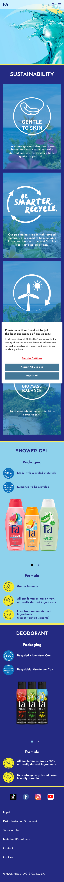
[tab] (32, 565)
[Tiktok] (13, 797)
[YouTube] (51, 797)
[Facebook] (26, 797)
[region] (32, 353)
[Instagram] (38, 797)
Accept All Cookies (32, 367)
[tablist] (32, 565)
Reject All (32, 376)
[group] (32, 533)
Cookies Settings (32, 358)
